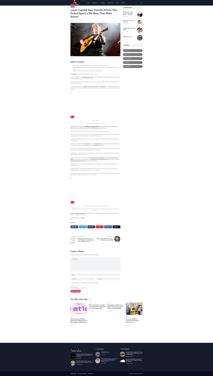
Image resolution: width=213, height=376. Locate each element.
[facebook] (71, 349)
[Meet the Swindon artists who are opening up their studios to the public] (72, 363)
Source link (72, 222)
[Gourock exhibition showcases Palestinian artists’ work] (134, 308)
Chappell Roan (87, 86)
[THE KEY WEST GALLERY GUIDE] (140, 30)
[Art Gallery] (133, 62)
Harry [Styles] (87, 143)
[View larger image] (72, 117)
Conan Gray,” (96, 145)
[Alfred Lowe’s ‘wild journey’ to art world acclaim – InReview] (140, 14)
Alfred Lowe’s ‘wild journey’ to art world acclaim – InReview (128, 13)
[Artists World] (74, 2)
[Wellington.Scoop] (140, 38)
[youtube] (79, 349)
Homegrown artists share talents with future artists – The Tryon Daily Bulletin (115, 306)
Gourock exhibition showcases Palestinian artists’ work (132, 320)
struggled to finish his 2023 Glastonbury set (99, 159)
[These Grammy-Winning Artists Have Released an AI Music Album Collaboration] (78, 308)
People (83, 217)
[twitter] (74, 349)
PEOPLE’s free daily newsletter (92, 126)
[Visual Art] (133, 50)
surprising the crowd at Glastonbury (96, 157)
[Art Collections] (133, 66)
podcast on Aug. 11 (88, 77)
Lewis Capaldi (73, 74)
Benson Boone (98, 143)
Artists (72, 6)
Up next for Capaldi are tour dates (77, 213)
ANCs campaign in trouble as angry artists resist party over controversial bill (97, 306)
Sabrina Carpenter (94, 86)
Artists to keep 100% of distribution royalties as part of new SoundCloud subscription (134, 360)
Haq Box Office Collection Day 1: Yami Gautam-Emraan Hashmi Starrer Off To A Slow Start (134, 353)
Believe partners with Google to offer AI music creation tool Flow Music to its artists (85, 355)
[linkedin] (76, 349)
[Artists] (133, 54)
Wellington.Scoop (127, 36)
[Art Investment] (133, 58)
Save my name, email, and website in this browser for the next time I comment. (85, 282)
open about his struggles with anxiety (78, 160)
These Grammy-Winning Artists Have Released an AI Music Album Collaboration (78, 320)
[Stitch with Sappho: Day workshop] (140, 22)
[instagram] (81, 349)
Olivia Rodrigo (102, 86)
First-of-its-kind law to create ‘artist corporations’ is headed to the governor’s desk (109, 360)
